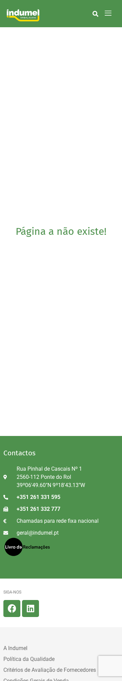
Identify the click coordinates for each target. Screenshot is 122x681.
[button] (95, 13)
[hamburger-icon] (108, 13)
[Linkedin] (30, 608)
